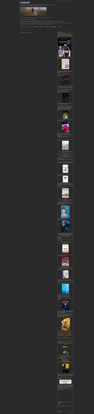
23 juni (22, 26)
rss (72, 1)
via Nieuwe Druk (68, 267)
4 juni (26, 26)
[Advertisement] (63, 395)
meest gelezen (69, 1)
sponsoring (65, 1)
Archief (59, 26)
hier (36, 19)
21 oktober (47, 26)
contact (56, 1)
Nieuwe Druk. (49, 17)
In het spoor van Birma (66, 107)
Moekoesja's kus (69, 356)
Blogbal (46, 21)
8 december (41, 26)
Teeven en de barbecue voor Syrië (63, 376)
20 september (53, 26)
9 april (30, 26)
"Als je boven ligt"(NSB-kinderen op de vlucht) (64, 242)
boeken (62, 1)
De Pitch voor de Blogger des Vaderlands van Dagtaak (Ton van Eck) (65, 338)
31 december (35, 26)
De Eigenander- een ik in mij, (65, 358)
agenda (59, 1)
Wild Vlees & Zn (65, 73)
